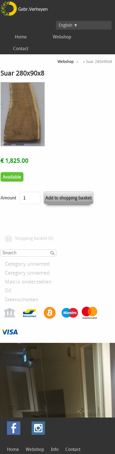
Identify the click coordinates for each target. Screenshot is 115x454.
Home (21, 37)
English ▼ (68, 25)
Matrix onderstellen (28, 281)
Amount (8, 198)
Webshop (62, 37)
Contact (20, 48)
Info (55, 449)
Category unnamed (27, 263)
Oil (8, 290)
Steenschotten (21, 299)
